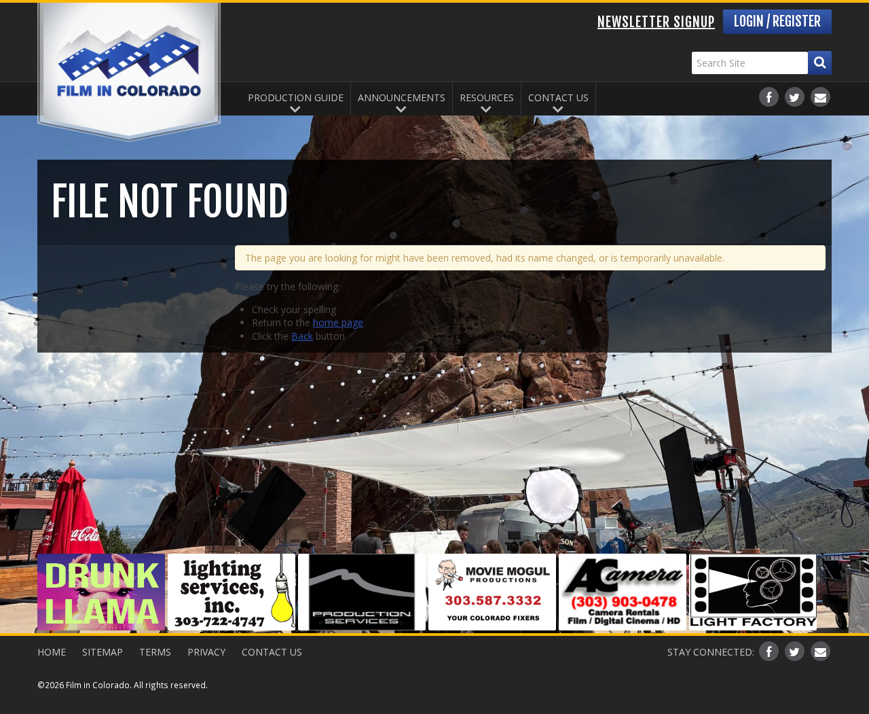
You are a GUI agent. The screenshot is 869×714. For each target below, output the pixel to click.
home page (338, 322)
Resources (487, 97)
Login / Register (777, 21)
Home (51, 651)
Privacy (206, 651)
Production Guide (296, 97)
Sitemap (102, 651)
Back (302, 335)
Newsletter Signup (656, 22)
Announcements (401, 97)
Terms (155, 651)
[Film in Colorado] (129, 72)
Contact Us (558, 97)
